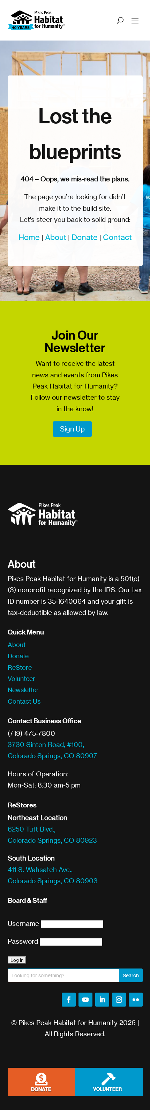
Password (23, 941)
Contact (117, 237)
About (55, 237)
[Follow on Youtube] (85, 1000)
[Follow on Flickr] (136, 1000)
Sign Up (72, 429)
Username (23, 923)
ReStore (20, 667)
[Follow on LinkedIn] (102, 1000)
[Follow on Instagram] (119, 1000)
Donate (85, 237)
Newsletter (23, 690)
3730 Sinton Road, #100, (46, 744)
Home (29, 237)
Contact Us (24, 701)
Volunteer (21, 678)
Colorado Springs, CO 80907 (52, 756)
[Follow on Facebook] (69, 1000)
